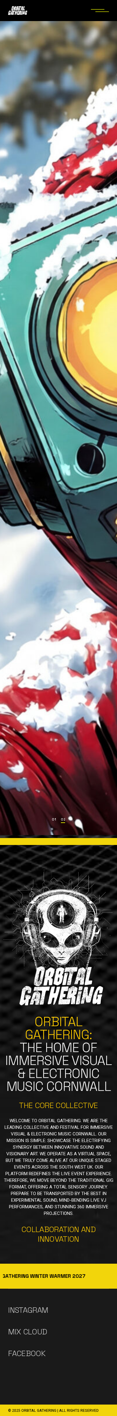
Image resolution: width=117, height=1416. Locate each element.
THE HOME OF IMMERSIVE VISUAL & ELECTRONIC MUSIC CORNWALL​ (58, 1054)
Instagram (28, 1310)
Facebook (26, 1353)
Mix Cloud (27, 1332)
